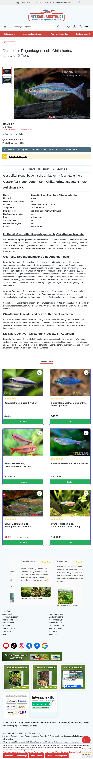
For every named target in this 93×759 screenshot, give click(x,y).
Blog (4, 634)
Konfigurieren (36, 756)
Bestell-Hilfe (7, 620)
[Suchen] (58, 26)
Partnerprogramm (56, 614)
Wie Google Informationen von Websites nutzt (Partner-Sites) (23, 752)
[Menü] (5, 26)
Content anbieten (56, 626)
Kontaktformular (55, 629)
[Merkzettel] (68, 26)
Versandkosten (8, 629)
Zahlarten (6, 631)
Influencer (53, 631)
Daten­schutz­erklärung (13, 722)
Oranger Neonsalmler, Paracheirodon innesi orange (66, 525)
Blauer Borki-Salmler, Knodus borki (69, 463)
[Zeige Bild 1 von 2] (50, 117)
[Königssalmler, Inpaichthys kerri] (23, 382)
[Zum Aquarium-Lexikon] (16, 677)
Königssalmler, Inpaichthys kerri (21, 403)
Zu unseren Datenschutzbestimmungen (74, 752)
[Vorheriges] (16, 93)
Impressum (76, 722)
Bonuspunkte (8, 623)
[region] (46, 93)
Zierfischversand (56, 617)
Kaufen (23, 422)
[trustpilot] (44, 702)
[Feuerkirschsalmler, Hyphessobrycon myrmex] (23, 442)
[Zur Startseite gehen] (46, 14)
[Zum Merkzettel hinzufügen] (39, 372)
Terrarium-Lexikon (10, 617)
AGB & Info (63, 722)
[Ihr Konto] (74, 26)
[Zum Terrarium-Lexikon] (45, 677)
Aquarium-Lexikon (10, 614)
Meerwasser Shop (57, 620)
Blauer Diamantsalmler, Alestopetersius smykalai (17, 525)
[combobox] (34, 26)
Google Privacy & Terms (52, 752)
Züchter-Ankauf (55, 623)
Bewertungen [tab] (43, 169)
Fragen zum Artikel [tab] (59, 169)
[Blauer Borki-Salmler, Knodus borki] (70, 442)
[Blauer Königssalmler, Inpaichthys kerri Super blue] (70, 382)
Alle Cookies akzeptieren (56, 756)
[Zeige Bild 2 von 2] (54, 117)
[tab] (29, 169)
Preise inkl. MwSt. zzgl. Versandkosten (17, 129)
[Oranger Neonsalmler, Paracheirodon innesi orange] (70, 503)
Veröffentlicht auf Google (23, 598)
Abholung (53, 634)
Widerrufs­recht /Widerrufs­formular (41, 722)
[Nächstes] (88, 93)
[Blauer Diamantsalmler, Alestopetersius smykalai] (23, 503)
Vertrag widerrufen (28, 726)
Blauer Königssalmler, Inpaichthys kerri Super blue (69, 404)
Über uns (6, 626)
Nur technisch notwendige (16, 756)
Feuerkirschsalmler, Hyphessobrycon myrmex (17, 464)
